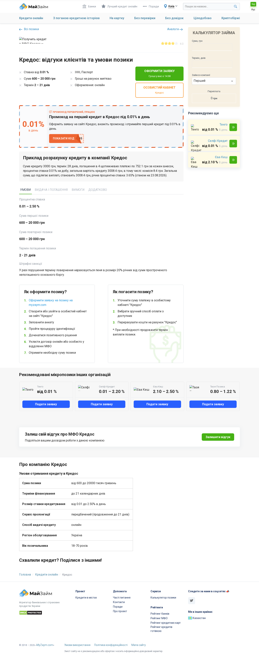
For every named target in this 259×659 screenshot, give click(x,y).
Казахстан (199, 618)
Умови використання (77, 644)
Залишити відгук (218, 437)
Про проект (120, 611)
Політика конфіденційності (111, 644)
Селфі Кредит (218, 141)
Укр (253, 4)
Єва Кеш (221, 157)
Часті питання (121, 597)
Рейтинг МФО (159, 618)
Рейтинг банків (160, 613)
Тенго (224, 124)
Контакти (119, 602)
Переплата (214, 91)
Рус (253, 9)
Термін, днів (199, 58)
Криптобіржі (230, 18)
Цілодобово (203, 18)
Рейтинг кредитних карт (166, 622)
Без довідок (174, 18)
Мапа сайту (138, 644)
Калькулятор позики (163, 597)
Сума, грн (197, 40)
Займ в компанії (201, 75)
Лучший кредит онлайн (122, 6)
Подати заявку (233, 127)
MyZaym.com (45, 644)
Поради (154, 6)
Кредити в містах (86, 597)
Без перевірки (144, 18)
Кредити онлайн (31, 18)
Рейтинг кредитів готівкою (161, 628)
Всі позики (31, 29)
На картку (117, 18)
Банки (92, 6)
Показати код (63, 138)
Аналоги (173, 29)
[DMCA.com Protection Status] (45, 613)
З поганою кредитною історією (76, 18)
